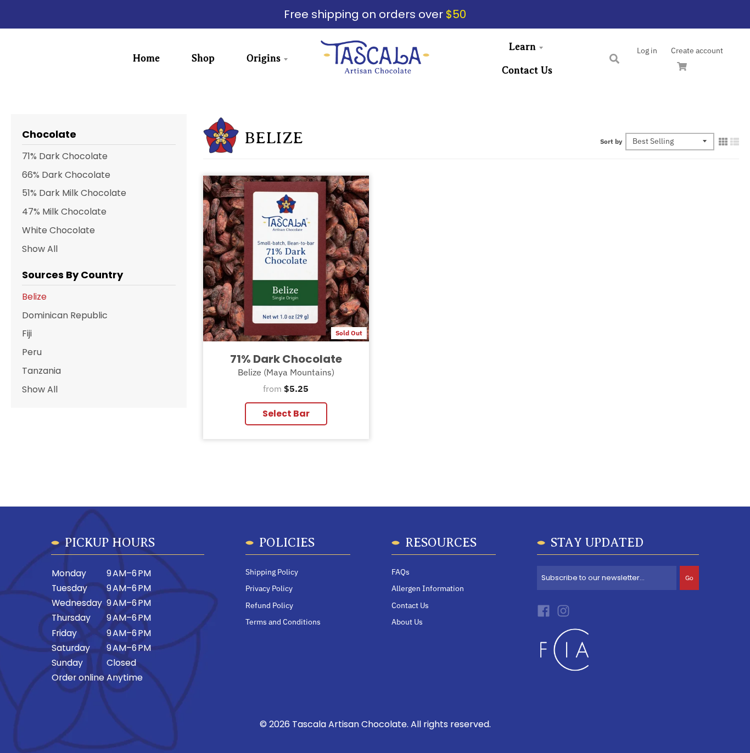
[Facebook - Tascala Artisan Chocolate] (543, 610)
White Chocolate (58, 230)
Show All (40, 249)
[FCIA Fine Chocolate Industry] (564, 674)
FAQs (400, 572)
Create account (697, 50)
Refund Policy (269, 605)
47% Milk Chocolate (64, 211)
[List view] (734, 141)
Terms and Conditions (283, 622)
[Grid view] (723, 141)
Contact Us (410, 605)
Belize (34, 296)
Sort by (611, 141)
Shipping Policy (271, 572)
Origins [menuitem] (264, 58)
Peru (32, 352)
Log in (647, 50)
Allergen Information (427, 588)
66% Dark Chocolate (66, 174)
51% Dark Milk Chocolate (74, 193)
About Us (407, 622)
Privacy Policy (269, 588)
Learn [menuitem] (522, 46)
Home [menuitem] (146, 58)
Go (689, 577)
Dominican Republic (65, 315)
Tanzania (41, 370)
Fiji (27, 333)
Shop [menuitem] (203, 58)
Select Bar (286, 413)
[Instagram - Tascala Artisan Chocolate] (563, 610)
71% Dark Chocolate (286, 359)
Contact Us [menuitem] (527, 70)
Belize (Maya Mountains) (286, 372)
